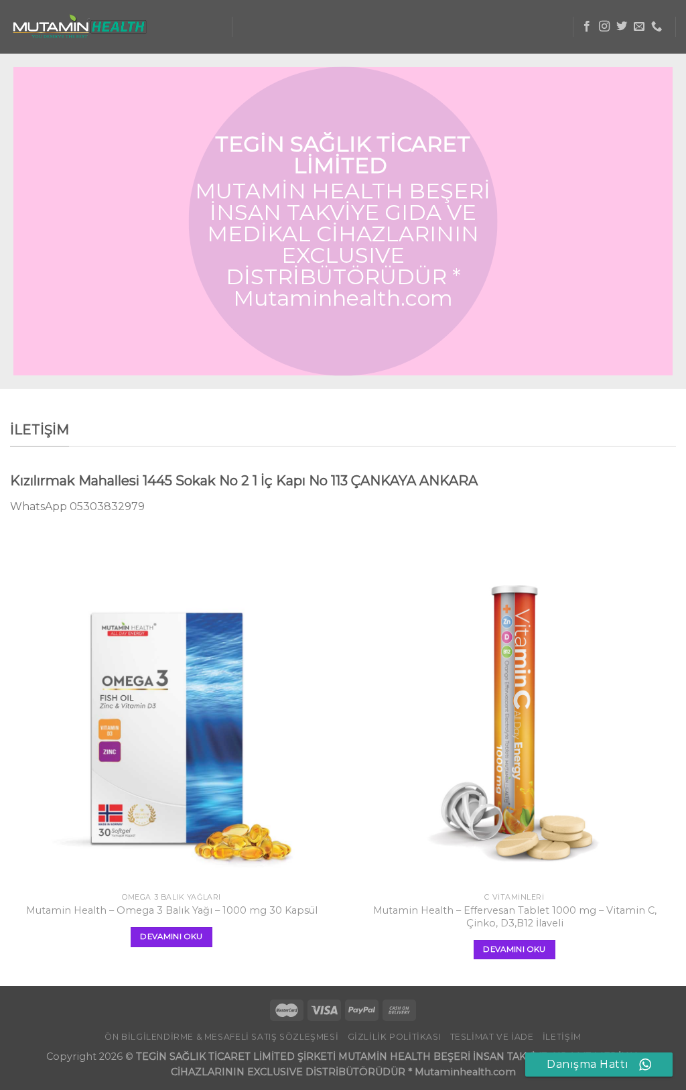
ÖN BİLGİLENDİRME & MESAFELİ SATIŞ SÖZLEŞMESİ (221, 1037)
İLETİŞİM (562, 1037)
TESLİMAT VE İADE (492, 1037)
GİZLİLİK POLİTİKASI (394, 1037)
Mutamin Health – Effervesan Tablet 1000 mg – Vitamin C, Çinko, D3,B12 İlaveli (515, 916)
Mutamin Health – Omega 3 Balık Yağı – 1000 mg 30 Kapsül (172, 910)
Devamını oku (171, 936)
